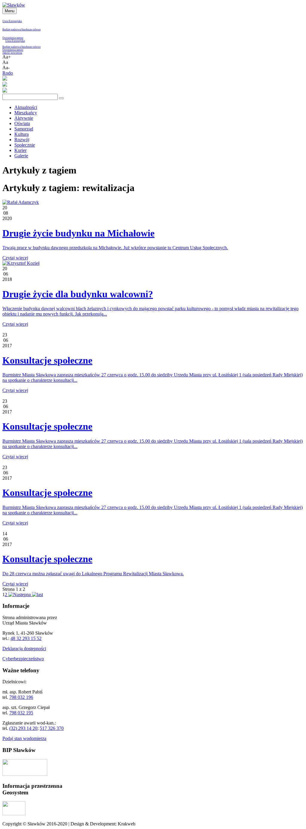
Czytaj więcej (15, 257)
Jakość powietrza (12, 52)
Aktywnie (23, 118)
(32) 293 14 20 (23, 728)
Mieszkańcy (25, 112)
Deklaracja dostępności (24, 648)
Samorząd (23, 128)
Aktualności (25, 107)
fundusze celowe (31, 29)
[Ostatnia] (37, 594)
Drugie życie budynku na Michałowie (78, 233)
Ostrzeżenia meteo (12, 37)
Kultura (21, 134)
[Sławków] (13, 4)
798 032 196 (21, 697)
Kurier (20, 150)
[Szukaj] (61, 98)
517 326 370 (52, 728)
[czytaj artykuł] (20, 202)
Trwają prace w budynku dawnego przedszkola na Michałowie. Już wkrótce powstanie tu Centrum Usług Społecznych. (115, 247)
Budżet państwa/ (12, 29)
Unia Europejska (12, 21)
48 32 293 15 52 (26, 638)
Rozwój (21, 139)
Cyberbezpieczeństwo (23, 658)
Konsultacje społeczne (47, 360)
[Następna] (19, 594)
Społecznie (24, 144)
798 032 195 (21, 712)
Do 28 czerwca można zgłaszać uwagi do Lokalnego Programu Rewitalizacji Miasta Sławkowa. (93, 573)
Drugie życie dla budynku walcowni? (77, 294)
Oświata (22, 123)
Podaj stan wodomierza (24, 738)
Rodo (7, 73)
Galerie (21, 155)
